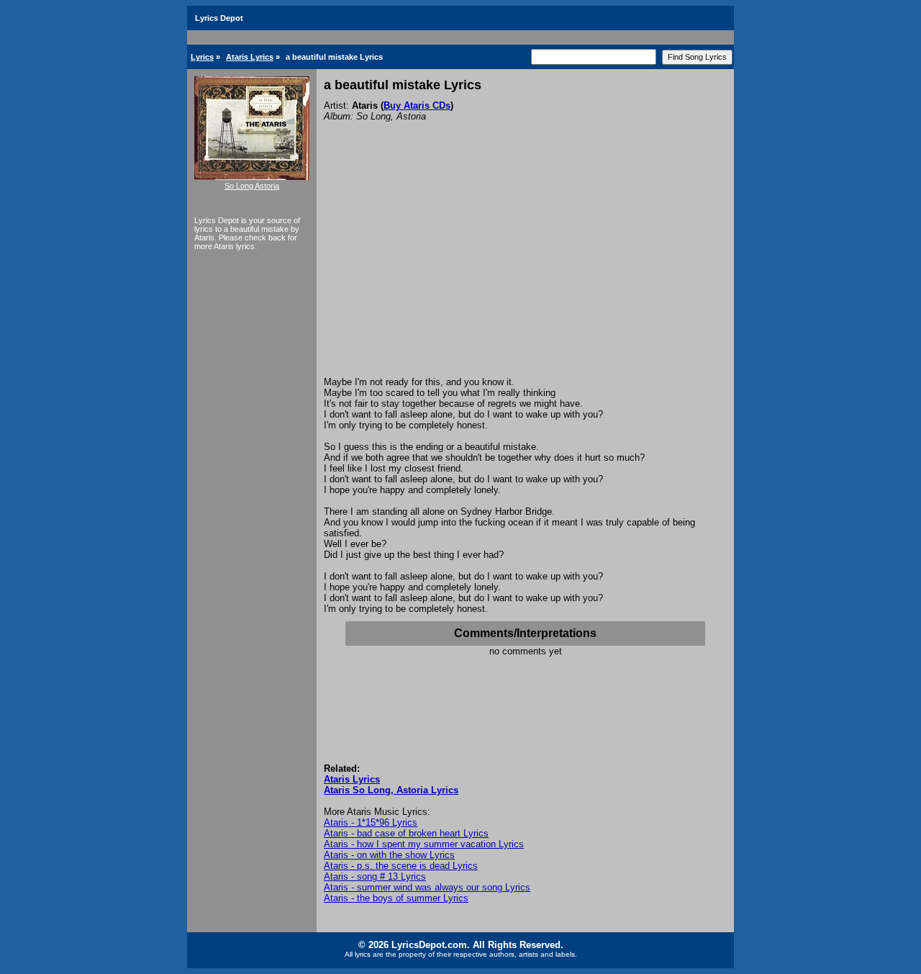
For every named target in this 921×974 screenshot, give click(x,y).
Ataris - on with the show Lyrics (389, 854)
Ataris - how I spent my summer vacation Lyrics (424, 844)
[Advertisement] (525, 268)
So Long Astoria (251, 185)
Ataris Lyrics (249, 57)
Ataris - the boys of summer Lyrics (396, 898)
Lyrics (202, 57)
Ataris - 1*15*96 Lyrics (370, 822)
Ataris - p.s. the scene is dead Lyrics (401, 865)
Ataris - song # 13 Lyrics (375, 876)
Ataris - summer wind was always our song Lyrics (427, 887)
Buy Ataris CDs (417, 105)
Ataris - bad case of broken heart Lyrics (406, 833)
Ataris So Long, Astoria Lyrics (391, 790)
